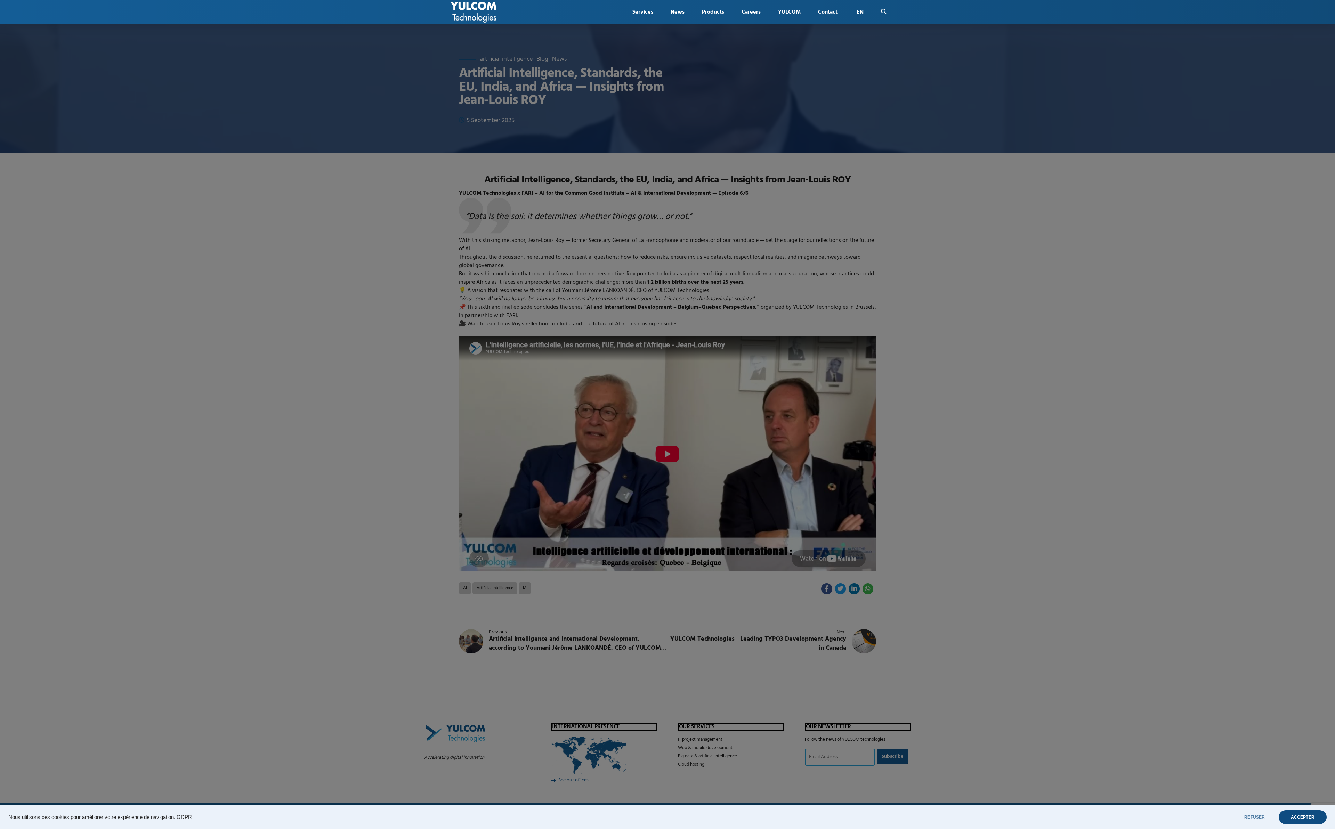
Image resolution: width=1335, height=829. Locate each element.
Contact (828, 12)
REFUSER (1254, 817)
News (678, 12)
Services (642, 12)
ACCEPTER (1302, 817)
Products (713, 12)
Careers (751, 12)
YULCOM (789, 12)
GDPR (184, 817)
